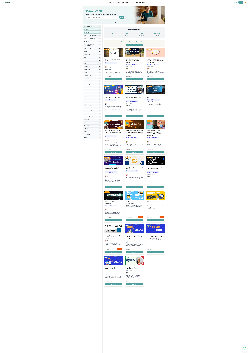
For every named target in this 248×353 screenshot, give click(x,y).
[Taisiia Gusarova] (148, 142)
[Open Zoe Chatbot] (244, 349)
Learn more (113, 79)
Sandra (129, 141)
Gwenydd (109, 240)
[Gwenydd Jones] (106, 241)
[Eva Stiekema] (127, 105)
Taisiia (150, 141)
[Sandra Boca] (127, 142)
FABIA (129, 175)
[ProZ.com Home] (5, 2)
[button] (106, 67)
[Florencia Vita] (106, 67)
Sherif (129, 68)
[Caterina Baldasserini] (127, 273)
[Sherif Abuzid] (127, 69)
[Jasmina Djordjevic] (106, 140)
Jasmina (109, 140)
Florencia (109, 67)
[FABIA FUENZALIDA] (127, 175)
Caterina (130, 272)
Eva (129, 105)
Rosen (129, 242)
